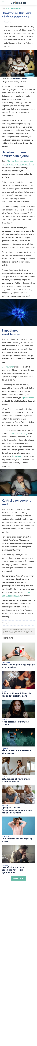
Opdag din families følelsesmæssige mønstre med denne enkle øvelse (17, 810)
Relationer (6, 662)
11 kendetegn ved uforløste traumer (15, 723)
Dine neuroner (8, 367)
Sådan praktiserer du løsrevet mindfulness (17, 751)
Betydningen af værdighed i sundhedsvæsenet (16, 780)
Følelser (5, 805)
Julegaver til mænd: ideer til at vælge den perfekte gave (17, 694)
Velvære (5, 748)
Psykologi (5, 719)
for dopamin (17, 456)
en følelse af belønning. (18, 433)
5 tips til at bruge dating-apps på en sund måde (18, 666)
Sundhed (5, 865)
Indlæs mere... (18, 878)
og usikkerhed (27, 398)
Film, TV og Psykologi (14, 8)
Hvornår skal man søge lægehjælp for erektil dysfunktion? (13, 870)
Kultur (4, 8)
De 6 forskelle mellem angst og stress (17, 840)
